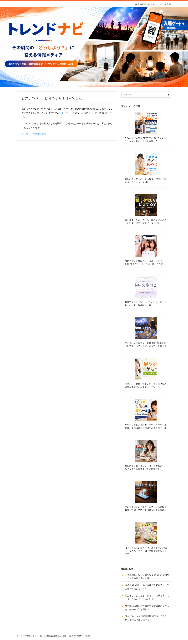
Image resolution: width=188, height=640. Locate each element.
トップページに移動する (34, 134)
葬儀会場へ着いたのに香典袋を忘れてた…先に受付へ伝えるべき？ (147, 587)
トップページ (68, 113)
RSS (169, 4)
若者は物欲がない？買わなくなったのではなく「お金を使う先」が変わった (147, 577)
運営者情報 (142, 4)
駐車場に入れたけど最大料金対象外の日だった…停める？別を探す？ (147, 608)
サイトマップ (156, 4)
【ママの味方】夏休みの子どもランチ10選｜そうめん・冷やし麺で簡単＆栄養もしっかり (146, 551)
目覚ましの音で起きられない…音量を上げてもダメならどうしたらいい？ (147, 597)
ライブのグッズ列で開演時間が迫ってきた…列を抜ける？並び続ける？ (147, 618)
